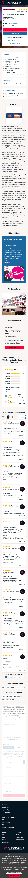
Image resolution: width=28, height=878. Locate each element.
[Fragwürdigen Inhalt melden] (24, 435)
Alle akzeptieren (14, 875)
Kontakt (4, 839)
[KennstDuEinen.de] (11, 2)
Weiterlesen (7, 262)
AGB (3, 819)
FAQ (3, 824)
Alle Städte (4, 805)
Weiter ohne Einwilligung (14, 872)
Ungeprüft (7, 391)
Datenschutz (5, 817)
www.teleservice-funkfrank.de (17, 25)
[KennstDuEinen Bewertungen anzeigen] (8, 417)
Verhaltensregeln (6, 822)
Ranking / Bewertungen (8, 827)
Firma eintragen (6, 812)
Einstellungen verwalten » (16, 869)
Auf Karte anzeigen (8, 20)
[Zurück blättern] (1, 303)
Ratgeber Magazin (6, 809)
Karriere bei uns (20, 839)
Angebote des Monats (10, 336)
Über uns (4, 832)
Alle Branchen (5, 807)
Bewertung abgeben (15, 43)
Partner (3, 837)
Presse (3, 834)
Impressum (18, 832)
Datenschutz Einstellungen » (14, 717)
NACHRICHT (16, 33)
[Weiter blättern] (26, 303)
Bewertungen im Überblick (15, 40)
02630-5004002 (13, 23)
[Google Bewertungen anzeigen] (12, 417)
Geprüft (21, 435)
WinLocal (18, 834)
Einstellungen (12, 817)
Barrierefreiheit (5, 842)
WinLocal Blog (19, 837)
